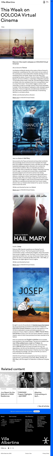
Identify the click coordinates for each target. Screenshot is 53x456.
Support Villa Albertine (15, 419)
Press (3, 425)
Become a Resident (15, 421)
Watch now (16, 97)
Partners (4, 422)
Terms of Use (28, 453)
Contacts (4, 424)
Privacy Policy (46, 453)
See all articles (44, 406)
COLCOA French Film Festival (41, 325)
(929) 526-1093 (41, 423)
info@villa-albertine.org (40, 425)
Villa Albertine (8, 2)
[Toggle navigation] (51, 1)
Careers (12, 422)
